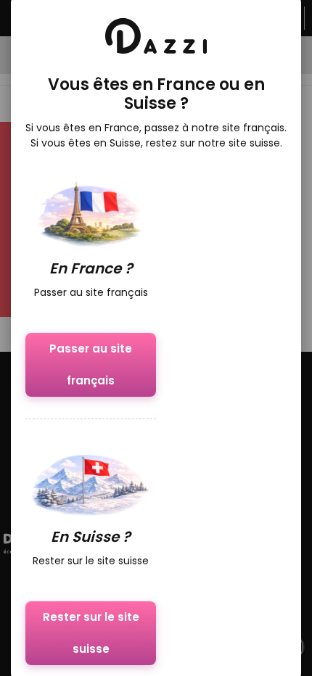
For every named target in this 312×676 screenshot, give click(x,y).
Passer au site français (90, 364)
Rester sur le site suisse (91, 632)
